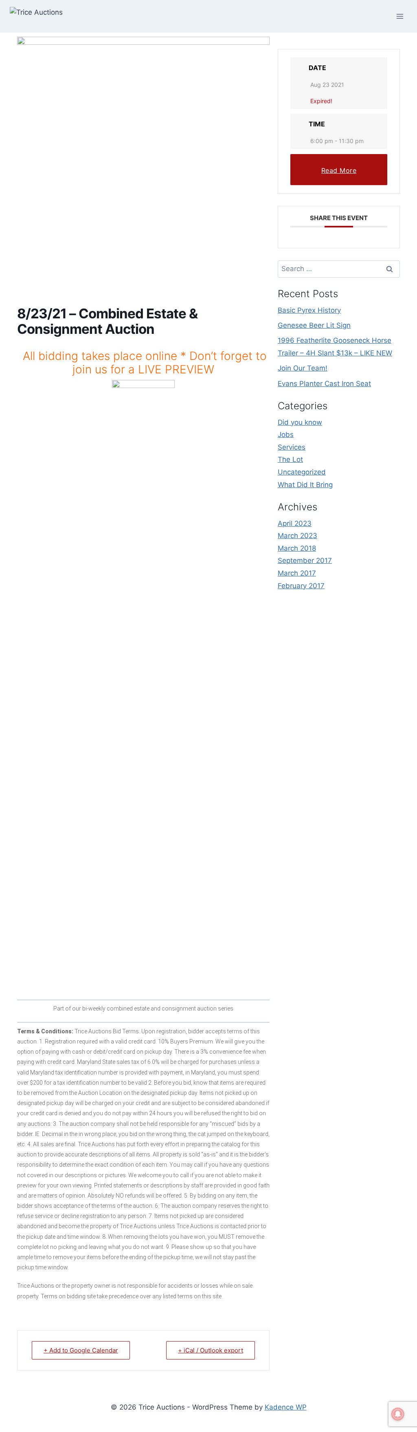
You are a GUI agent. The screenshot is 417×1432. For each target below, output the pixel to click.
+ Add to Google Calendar (81, 1350)
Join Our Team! (302, 368)
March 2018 (297, 548)
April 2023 (295, 523)
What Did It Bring (305, 485)
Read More (339, 170)
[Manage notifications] (397, 1414)
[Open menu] (399, 16)
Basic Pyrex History (309, 310)
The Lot (290, 459)
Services (291, 447)
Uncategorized (302, 472)
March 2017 (297, 573)
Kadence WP (286, 1407)
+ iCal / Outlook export (210, 1350)
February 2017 (301, 586)
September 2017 (305, 560)
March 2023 (297, 536)
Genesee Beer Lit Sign (314, 325)
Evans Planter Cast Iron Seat (324, 384)
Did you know (300, 422)
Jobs (286, 434)
